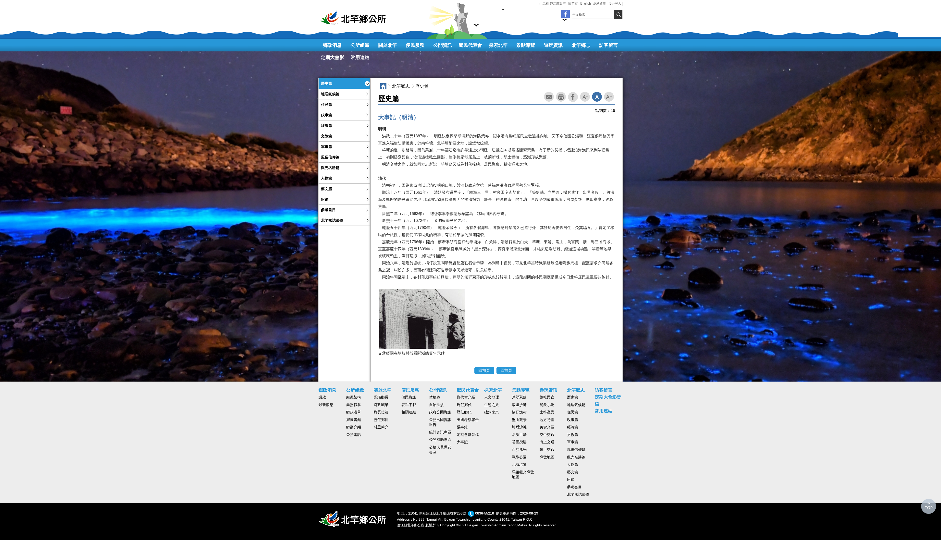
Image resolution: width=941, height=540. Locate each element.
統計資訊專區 (440, 432)
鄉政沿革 (353, 412)
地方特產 (547, 420)
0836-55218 (484, 513)
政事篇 (326, 115)
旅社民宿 (547, 397)
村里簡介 (381, 427)
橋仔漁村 (519, 412)
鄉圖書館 (353, 420)
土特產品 (547, 412)
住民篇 (326, 105)
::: (539, 3)
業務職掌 (353, 405)
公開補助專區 (440, 440)
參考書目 (328, 210)
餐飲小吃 (547, 405)
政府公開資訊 (440, 412)
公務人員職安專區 (440, 449)
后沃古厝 (519, 435)
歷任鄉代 (464, 412)
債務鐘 (434, 397)
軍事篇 (326, 147)
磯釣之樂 (491, 412)
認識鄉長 (381, 397)
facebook (573, 97)
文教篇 (326, 136)
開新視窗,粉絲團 (565, 14)
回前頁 (484, 370)
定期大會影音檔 (332, 59)
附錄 (324, 199)
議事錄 (462, 427)
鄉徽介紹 (353, 427)
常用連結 (360, 57)
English (585, 3)
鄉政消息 (332, 45)
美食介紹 (547, 427)
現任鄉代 (464, 405)
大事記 (462, 442)
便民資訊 (408, 397)
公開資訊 (442, 45)
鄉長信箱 (381, 412)
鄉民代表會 (470, 45)
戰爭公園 (519, 457)
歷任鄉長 (381, 420)
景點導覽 (525, 45)
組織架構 (353, 397)
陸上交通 (547, 450)
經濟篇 (326, 126)
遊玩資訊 (553, 45)
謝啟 (322, 397)
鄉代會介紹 (466, 397)
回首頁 (573, 3)
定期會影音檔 (468, 435)
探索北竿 (498, 45)
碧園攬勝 (519, 442)
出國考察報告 (468, 420)
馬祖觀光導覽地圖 (523, 474)
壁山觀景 (519, 420)
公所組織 (360, 45)
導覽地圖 (547, 457)
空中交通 (547, 435)
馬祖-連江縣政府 (554, 3)
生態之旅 (491, 405)
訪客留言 (608, 45)
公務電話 (353, 435)
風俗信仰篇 (330, 157)
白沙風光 (519, 450)
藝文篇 (326, 189)
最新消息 (326, 405)
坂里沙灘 (519, 405)
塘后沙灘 (519, 427)
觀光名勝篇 (330, 168)
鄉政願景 (381, 405)
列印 (561, 97)
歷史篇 (326, 83)
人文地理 (491, 397)
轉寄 (549, 97)
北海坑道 (519, 465)
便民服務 (415, 45)
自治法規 (436, 405)
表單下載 (408, 405)
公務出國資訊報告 (440, 422)
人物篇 (326, 178)
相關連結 (408, 412)
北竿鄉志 (581, 45)
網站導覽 (599, 3)
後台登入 (614, 3)
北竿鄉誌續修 (332, 220)
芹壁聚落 (519, 397)
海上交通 (547, 442)
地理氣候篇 (330, 94)
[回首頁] (355, 18)
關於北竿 (387, 45)
